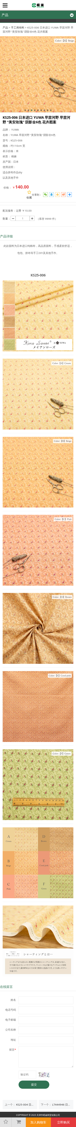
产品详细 (6, 236)
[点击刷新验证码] (43, 1074)
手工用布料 (17, 27)
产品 (5, 27)
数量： (7, 218)
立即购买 (63, 1122)
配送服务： (9, 210)
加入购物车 (38, 1122)
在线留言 (6, 987)
